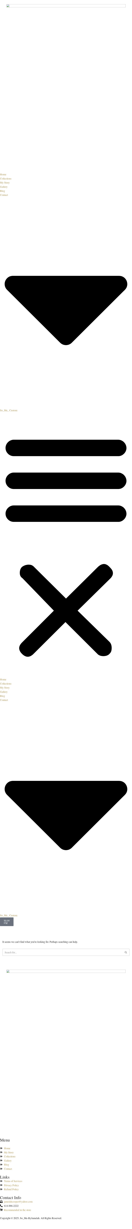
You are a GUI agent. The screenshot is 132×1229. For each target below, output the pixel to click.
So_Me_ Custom (8, 410)
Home (3, 174)
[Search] (126, 952)
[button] (66, 544)
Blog (2, 190)
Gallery (4, 186)
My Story (5, 182)
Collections (5, 178)
